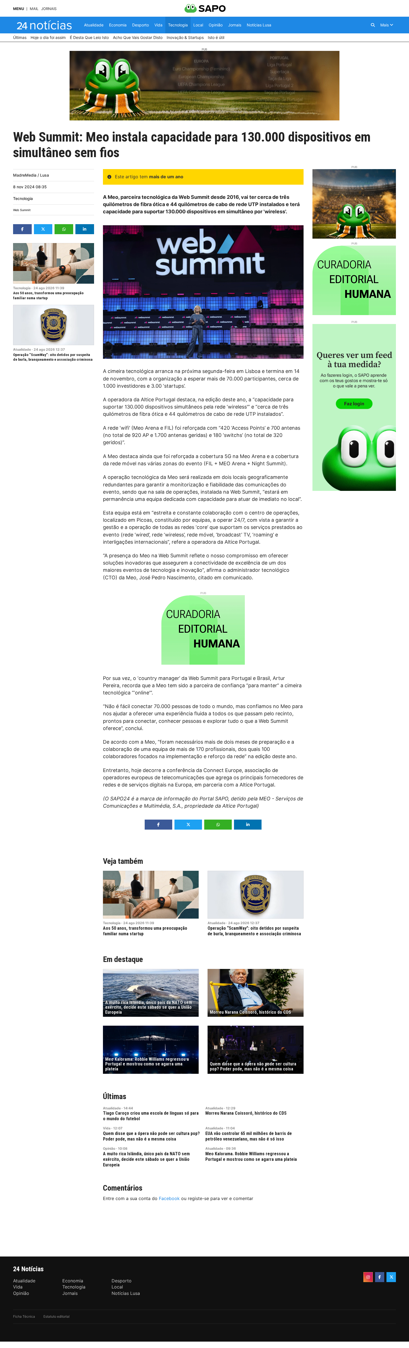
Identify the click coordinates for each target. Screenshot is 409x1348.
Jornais (48, 9)
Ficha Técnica (24, 1316)
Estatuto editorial (56, 1316)
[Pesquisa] (373, 25)
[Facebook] (380, 1277)
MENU (18, 9)
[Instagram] (368, 1277)
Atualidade (22, 349)
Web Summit (22, 210)
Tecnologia (23, 198)
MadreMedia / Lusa (31, 175)
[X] (391, 1277)
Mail (34, 9)
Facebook (169, 1198)
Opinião (109, 1148)
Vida (106, 1128)
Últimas (114, 1096)
